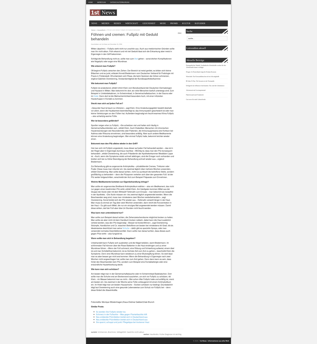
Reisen (117, 23)
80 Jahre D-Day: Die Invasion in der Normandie (200, 81)
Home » (94, 29)
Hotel (96, 96)
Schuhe (125, 228)
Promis (174, 23)
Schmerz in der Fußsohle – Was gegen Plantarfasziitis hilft (121, 314)
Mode (163, 23)
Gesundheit (149, 23)
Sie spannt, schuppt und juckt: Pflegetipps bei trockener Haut (122, 322)
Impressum (101, 2)
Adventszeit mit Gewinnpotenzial (195, 90)
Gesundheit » (101, 29)
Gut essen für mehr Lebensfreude (196, 99)
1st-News (105, 44)
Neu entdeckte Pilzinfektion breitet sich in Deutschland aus (121, 317)
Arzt (136, 58)
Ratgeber (200, 23)
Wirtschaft (131, 23)
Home (90, 2)
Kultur (186, 23)
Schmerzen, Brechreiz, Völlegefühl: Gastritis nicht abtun (117, 332)
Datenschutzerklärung (119, 2)
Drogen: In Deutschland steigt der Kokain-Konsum (201, 72)
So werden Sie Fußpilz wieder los (111, 311)
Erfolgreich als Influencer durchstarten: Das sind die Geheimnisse (205, 86)
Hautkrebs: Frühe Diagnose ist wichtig (162, 334)
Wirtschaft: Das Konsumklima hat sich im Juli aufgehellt (202, 76)
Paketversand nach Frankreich (195, 95)
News (94, 23)
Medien (105, 23)
